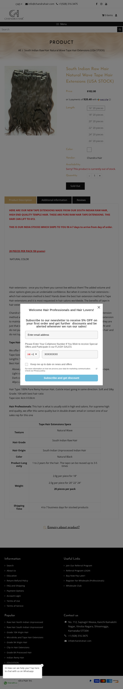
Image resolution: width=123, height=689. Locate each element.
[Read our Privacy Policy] (96, 369)
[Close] (99, 307)
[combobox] (32, 354)
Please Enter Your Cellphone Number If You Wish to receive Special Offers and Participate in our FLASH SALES (61, 345)
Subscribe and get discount (61, 377)
